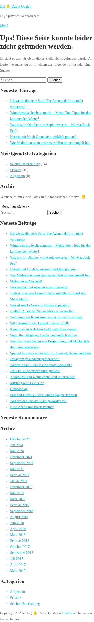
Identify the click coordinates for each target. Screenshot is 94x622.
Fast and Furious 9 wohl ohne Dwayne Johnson (43, 395)
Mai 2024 (17, 451)
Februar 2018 (19, 541)
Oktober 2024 (20, 439)
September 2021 (21, 463)
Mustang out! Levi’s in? (27, 383)
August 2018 (19, 517)
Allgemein (17, 176)
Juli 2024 (16, 445)
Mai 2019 (17, 493)
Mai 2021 (17, 469)
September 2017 (21, 553)
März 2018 (17, 535)
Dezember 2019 (21, 487)
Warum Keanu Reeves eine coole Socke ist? (41, 365)
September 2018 (21, 511)
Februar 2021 (19, 475)
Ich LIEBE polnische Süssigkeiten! (35, 371)
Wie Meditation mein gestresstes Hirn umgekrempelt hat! (50, 143)
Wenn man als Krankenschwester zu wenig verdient (46, 317)
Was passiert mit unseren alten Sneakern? (39, 287)
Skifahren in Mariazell (26, 281)
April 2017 (18, 565)
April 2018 (18, 529)
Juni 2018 (17, 523)
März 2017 (17, 571)
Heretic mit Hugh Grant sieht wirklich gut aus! (43, 137)
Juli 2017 (16, 559)
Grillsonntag (19, 389)
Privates (15, 170)
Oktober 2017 (20, 547)
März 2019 (17, 499)
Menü (4, 25)
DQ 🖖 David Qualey (15, 6)
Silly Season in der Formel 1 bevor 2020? (39, 323)
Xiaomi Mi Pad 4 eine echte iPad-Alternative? (42, 377)
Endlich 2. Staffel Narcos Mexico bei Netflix (42, 311)
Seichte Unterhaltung (25, 164)
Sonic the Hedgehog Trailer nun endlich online (43, 335)
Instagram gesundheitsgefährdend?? (35, 359)
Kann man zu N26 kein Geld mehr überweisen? (43, 329)
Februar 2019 (19, 505)
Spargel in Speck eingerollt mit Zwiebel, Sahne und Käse (50, 353)
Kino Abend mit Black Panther (32, 407)
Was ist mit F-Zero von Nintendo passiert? (40, 305)
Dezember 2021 (21, 457)
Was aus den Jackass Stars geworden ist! (38, 401)
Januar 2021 (18, 481)
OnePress (68, 613)
